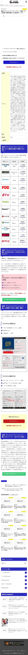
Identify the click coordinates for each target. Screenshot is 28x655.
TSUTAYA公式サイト (14, 62)
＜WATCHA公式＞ (23, 236)
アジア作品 (5, 572)
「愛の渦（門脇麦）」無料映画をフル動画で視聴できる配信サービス (16, 599)
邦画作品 (4, 587)
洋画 (11, 650)
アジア (19, 650)
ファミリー (4, 481)
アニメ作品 (5, 576)
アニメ (15, 650)
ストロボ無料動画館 (13, 653)
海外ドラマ (23, 650)
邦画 (8, 650)
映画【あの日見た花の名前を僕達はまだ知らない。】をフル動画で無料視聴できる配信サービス (16, 620)
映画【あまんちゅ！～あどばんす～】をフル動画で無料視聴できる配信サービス (16, 606)
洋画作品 (5, 580)
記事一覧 (4, 650)
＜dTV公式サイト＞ (22, 196)
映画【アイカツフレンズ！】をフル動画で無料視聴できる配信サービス (16, 630)
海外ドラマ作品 (6, 584)
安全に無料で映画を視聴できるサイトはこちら (14, 299)
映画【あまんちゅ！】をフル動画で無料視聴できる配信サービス (16, 613)
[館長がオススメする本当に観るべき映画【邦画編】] (14, 643)
